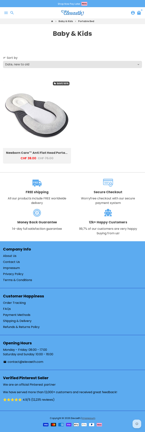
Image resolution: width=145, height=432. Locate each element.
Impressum (11, 268)
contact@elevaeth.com (23, 362)
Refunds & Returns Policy (21, 327)
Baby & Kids (66, 21)
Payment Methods (16, 315)
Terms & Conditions (17, 280)
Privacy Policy (13, 274)
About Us (9, 256)
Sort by (10, 58)
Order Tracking (14, 303)
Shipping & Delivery (17, 321)
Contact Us (11, 262)
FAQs (7, 309)
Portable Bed (86, 21)
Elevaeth (75, 418)
